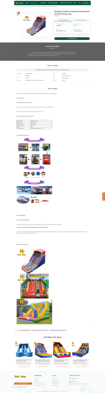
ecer (74, 2)
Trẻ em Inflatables (55, 378)
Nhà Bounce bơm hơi (55, 380)
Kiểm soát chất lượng (65, 2)
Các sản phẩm (33, 2)
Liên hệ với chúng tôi (38, 383)
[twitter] (17, 387)
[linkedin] (21, 387)
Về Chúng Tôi (36, 380)
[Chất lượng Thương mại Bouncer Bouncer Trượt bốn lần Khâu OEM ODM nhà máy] (62, 350)
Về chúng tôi (43, 2)
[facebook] (15, 387)
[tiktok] (23, 387)
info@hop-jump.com (74, 381)
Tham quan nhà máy (53, 2)
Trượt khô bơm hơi (30, 6)
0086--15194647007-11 (75, 378)
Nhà (27, 2)
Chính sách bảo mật (65, 391)
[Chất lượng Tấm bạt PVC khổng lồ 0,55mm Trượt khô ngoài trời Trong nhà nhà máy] (24, 350)
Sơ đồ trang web (37, 385)
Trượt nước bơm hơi (55, 383)
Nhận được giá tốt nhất (24, 366)
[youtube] (19, 387)
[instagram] (25, 387)
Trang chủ (18, 6)
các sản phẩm (23, 6)
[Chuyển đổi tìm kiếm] (79, 3)
